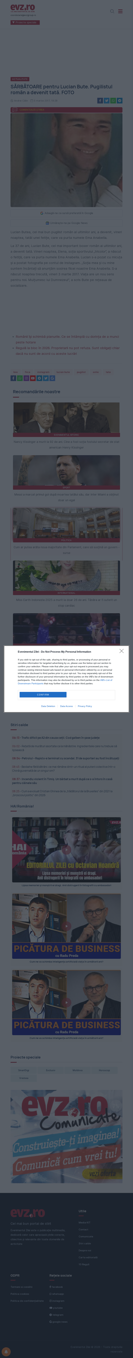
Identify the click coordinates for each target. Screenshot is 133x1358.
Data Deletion (48, 706)
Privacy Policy (85, 706)
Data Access (66, 706)
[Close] (123, 652)
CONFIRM (43, 695)
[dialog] (66, 679)
